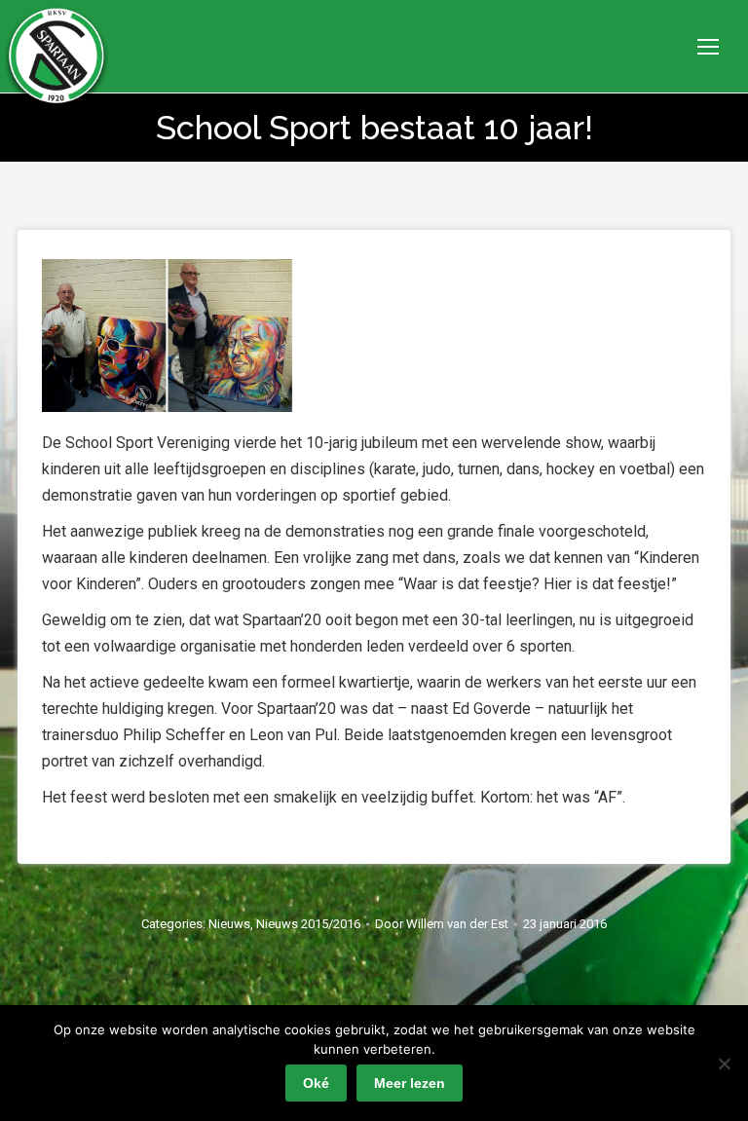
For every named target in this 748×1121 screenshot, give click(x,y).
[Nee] (723, 1063)
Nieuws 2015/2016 (308, 923)
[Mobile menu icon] (708, 46)
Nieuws (229, 923)
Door (441, 923)
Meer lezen (409, 1083)
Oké (316, 1083)
